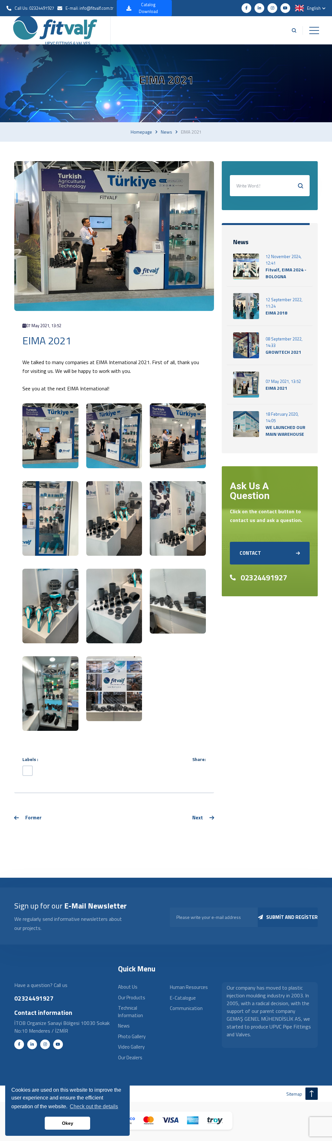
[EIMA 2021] (50, 435)
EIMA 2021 (276, 388)
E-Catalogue (183, 998)
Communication (186, 1008)
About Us (127, 987)
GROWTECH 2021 (283, 352)
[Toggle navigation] (314, 30)
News (166, 132)
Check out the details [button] (94, 1106)
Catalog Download (148, 8)
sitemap (294, 1093)
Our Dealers (130, 1057)
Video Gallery (131, 1047)
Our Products (131, 997)
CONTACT (250, 553)
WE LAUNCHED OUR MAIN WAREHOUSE (285, 430)
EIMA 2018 (276, 312)
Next (197, 817)
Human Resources (189, 987)
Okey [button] (67, 1123)
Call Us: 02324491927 (34, 8)
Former (33, 817)
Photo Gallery (132, 1036)
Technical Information (130, 1011)
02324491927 (264, 577)
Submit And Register (292, 917)
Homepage (141, 132)
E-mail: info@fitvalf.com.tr (89, 8)
